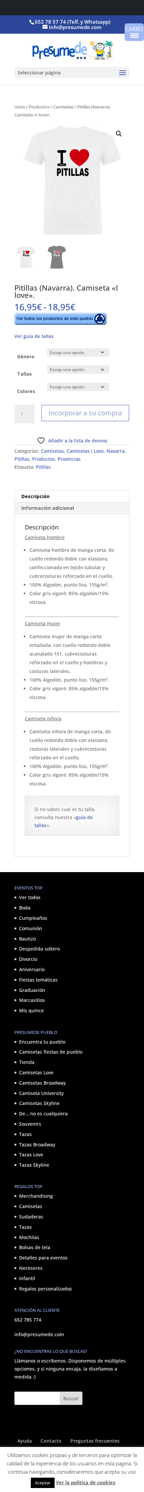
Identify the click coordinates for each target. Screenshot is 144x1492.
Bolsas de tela (34, 1247)
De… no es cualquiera (43, 1113)
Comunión (30, 928)
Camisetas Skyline (39, 1103)
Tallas (24, 374)
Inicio (19, 107)
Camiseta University (41, 1093)
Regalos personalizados (45, 1288)
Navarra (115, 451)
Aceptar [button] (43, 1483)
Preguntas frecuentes (95, 1441)
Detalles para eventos (43, 1257)
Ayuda (24, 1441)
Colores (26, 391)
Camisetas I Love (85, 451)
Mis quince (31, 1010)
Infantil (27, 1278)
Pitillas (21, 459)
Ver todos (30, 897)
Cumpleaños (33, 918)
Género (25, 356)
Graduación (32, 990)
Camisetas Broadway (42, 1083)
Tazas (25, 1134)
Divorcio (28, 959)
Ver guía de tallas (34, 336)
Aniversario (32, 969)
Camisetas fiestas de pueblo (50, 1052)
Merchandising (36, 1196)
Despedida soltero (39, 949)
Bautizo (27, 939)
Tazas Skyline (34, 1165)
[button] (119, 134)
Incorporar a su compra (85, 412)
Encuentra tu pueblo (42, 1042)
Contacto (51, 1441)
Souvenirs (30, 1124)
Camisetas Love (36, 1072)
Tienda (26, 1062)
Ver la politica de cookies (85, 1482)
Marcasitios (32, 1000)
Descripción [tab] (35, 496)
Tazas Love (31, 1154)
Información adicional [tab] (47, 508)
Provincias (69, 459)
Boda (24, 907)
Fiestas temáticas (38, 980)
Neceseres (31, 1268)
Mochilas (29, 1237)
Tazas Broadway (37, 1144)
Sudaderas (31, 1216)
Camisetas (63, 107)
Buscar (71, 1398)
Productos (39, 107)
